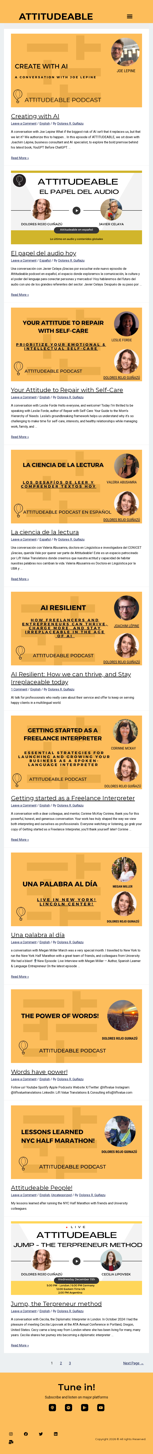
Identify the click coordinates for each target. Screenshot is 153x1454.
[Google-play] (84, 1407)
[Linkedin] (56, 1434)
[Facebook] (26, 1434)
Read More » (20, 158)
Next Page (133, 1363)
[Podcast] (52, 1407)
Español (45, 260)
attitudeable (56, 16)
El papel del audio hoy (43, 253)
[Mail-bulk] (11, 1442)
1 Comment (19, 689)
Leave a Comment (23, 123)
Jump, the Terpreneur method (56, 1303)
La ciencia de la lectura (45, 532)
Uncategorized (61, 1195)
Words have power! (39, 1072)
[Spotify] (68, 1407)
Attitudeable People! (41, 1187)
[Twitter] (41, 1434)
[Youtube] (100, 1407)
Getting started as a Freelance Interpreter (73, 798)
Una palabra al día (38, 935)
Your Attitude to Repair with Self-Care (67, 390)
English (44, 123)
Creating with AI (35, 116)
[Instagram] (11, 1434)
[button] (129, 16)
